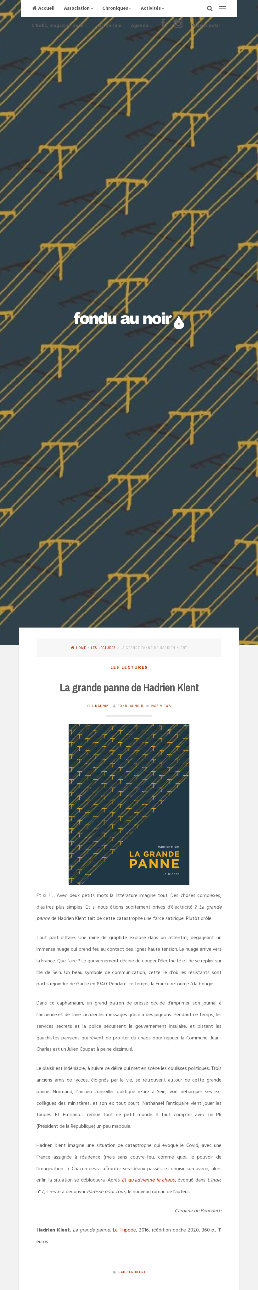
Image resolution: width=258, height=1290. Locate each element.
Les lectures (103, 647)
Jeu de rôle (109, 26)
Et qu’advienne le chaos (148, 1180)
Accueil (46, 8)
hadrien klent (132, 1272)
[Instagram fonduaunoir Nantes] (178, 26)
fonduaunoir (130, 706)
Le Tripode (124, 1230)
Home (81, 647)
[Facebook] (163, 26)
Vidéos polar (206, 26)
